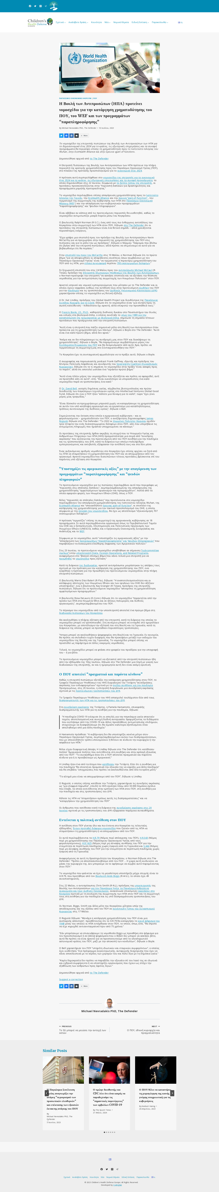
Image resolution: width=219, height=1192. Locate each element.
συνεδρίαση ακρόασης (76, 707)
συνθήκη (144, 287)
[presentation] (63, 1070)
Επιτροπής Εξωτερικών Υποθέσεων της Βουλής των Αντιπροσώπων (121, 272)
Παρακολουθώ (142, 1177)
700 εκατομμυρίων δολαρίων (133, 263)
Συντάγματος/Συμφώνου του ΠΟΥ (78, 344)
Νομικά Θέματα (121, 22)
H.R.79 (96, 837)
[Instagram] (40, 6)
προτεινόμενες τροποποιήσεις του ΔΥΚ (98, 690)
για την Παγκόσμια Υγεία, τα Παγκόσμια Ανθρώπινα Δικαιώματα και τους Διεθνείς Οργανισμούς (104, 890)
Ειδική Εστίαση (128, 1177)
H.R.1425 (87, 843)
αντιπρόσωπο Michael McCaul (135, 270)
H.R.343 (144, 837)
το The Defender (99, 158)
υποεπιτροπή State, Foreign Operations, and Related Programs (112, 553)
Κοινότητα (96, 22)
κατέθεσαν (108, 764)
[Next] (172, 1093)
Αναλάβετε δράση (80, 1177)
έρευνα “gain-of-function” (133, 197)
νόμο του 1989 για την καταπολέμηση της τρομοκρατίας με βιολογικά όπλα (102, 316)
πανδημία (73, 290)
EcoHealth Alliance (98, 197)
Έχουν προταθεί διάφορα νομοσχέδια (94, 828)
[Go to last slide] (47, 1093)
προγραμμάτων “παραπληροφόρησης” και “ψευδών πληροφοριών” (117, 540)
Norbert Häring (148, 1106)
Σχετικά (67, 1177)
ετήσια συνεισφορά (95, 263)
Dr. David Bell (69, 388)
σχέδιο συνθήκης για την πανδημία (133, 685)
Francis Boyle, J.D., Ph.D (75, 312)
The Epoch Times (103, 1110)
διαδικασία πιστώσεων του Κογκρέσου (81, 613)
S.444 (146, 846)
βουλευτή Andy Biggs (107, 876)
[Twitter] (35, 6)
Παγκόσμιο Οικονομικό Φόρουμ (75, 98)
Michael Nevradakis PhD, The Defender (79, 128)
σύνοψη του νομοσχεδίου (93, 510)
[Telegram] (45, 6)
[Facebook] (30, 6)
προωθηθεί (65, 558)
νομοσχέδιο (82, 558)
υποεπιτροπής (143, 885)
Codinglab (117, 1185)
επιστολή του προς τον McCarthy (84, 255)
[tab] (104, 1132)
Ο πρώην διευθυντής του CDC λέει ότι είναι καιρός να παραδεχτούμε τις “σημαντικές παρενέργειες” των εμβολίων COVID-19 (109, 1097)
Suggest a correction (71, 979)
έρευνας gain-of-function (117, 505)
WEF (82, 531)
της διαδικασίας (88, 565)
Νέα (102, 1177)
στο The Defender (134, 225)
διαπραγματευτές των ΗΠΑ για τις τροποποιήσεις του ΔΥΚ (92, 700)
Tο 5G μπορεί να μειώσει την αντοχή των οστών (82, 1029)
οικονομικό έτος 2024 (129, 170)
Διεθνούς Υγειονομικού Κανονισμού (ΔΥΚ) (133, 290)
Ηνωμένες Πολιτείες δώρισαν (129, 421)
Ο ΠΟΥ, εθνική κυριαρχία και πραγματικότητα (143, 1029)
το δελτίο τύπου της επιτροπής (134, 182)
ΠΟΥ (95, 98)
